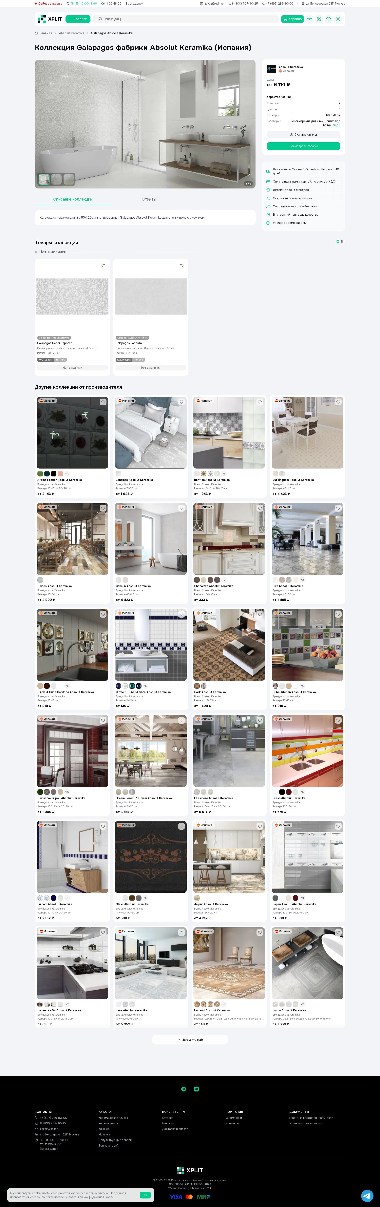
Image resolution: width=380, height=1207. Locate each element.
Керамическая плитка (113, 1118)
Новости (168, 1123)
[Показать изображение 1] (44, 179)
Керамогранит (108, 1123)
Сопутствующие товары (115, 1140)
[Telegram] (183, 1089)
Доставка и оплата (175, 1129)
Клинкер (104, 1129)
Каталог (167, 1118)
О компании (234, 1118)
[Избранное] (328, 19)
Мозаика (104, 1134)
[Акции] (319, 19)
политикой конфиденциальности (91, 1197)
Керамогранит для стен (307, 121)
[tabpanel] (145, 217)
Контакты (232, 1123)
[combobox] (189, 19)
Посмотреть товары (304, 146)
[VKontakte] (196, 1089)
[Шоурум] (310, 19)
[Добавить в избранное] (103, 265)
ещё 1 (336, 125)
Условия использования (305, 1123)
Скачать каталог (306, 134)
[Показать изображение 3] (68, 179)
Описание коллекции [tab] (72, 199)
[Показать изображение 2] (56, 179)
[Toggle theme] (338, 19)
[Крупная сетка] (337, 241)
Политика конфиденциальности (311, 1118)
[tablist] (111, 199)
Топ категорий (109, 1145)
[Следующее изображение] (249, 124)
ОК (145, 1195)
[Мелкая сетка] (342, 241)
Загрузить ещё (192, 1040)
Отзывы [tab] (149, 199)
